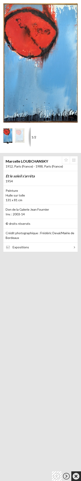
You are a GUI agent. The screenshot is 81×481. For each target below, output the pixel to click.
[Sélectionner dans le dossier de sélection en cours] (66, 160)
